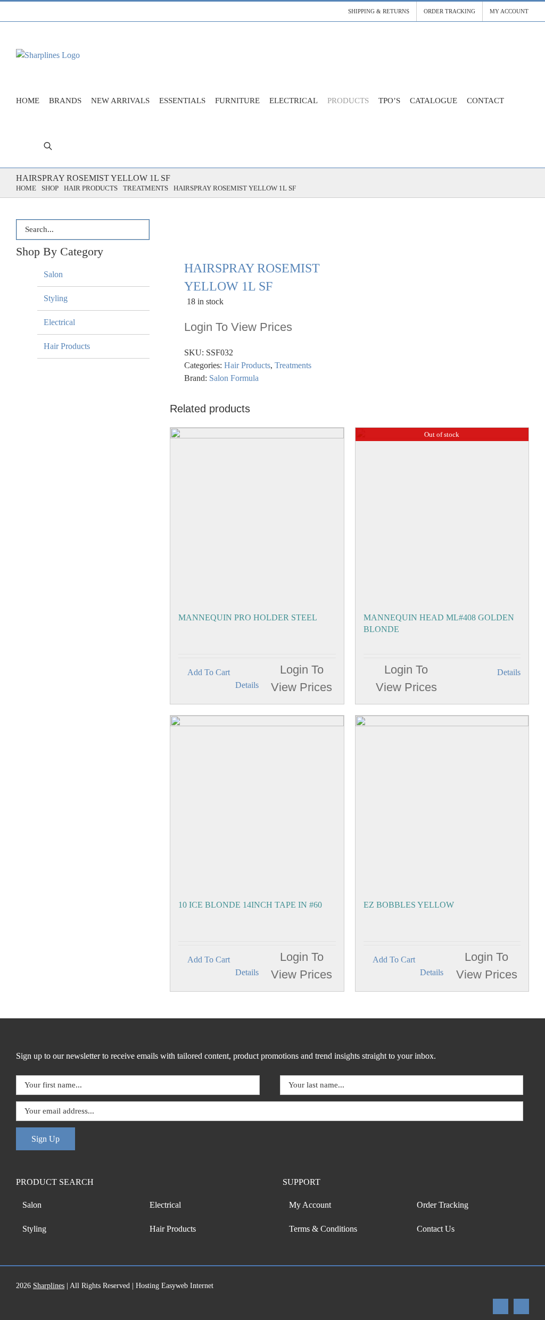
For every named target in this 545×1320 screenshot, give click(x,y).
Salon (53, 274)
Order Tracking (442, 1204)
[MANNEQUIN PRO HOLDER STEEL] (256, 514)
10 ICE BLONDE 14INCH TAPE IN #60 (250, 904)
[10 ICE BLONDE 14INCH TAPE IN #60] (256, 802)
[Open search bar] (48, 146)
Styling (56, 298)
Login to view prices (238, 327)
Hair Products (247, 365)
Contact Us (436, 1228)
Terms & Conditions (323, 1228)
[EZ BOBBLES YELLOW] (442, 802)
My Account (310, 1204)
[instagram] (521, 1306)
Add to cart (208, 672)
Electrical (59, 322)
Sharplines (48, 1286)
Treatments (293, 365)
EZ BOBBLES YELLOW (409, 904)
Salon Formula (234, 378)
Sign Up (45, 1138)
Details (247, 685)
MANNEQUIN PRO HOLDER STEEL (247, 617)
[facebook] (500, 1306)
